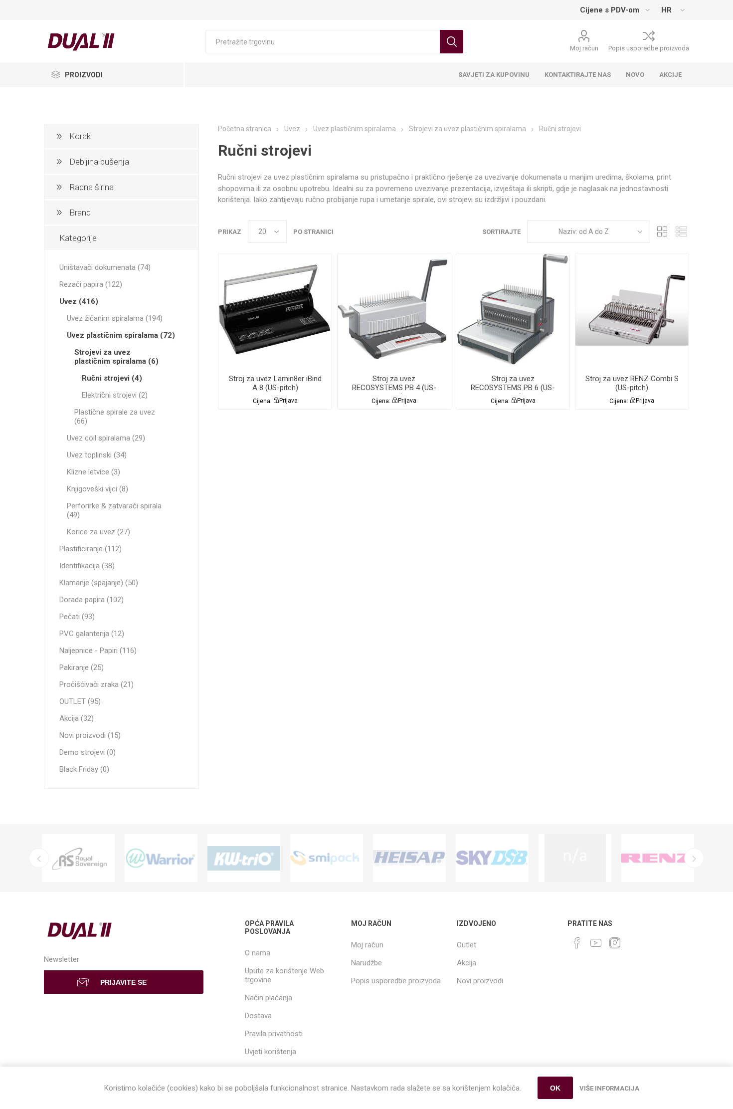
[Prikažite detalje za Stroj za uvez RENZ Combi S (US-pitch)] (632, 310)
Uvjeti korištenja (270, 1051)
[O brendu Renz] (657, 858)
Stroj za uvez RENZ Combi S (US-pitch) (632, 383)
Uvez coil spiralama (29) (106, 438)
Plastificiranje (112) (90, 548)
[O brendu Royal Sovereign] (78, 858)
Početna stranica (244, 129)
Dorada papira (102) (91, 599)
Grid (662, 232)
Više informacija (609, 1088)
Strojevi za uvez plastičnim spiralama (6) (116, 357)
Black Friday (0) (84, 769)
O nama (257, 952)
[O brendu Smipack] (326, 858)
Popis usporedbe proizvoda (648, 48)
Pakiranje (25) (81, 667)
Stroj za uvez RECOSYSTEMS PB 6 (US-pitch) (513, 387)
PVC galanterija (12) (91, 633)
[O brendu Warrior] (161, 858)
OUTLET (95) (80, 701)
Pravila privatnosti (274, 1033)
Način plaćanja (268, 997)
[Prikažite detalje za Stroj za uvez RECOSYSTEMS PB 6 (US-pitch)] (512, 310)
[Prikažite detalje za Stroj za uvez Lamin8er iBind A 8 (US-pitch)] (275, 310)
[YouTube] (596, 943)
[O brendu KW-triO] (243, 858)
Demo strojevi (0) (87, 752)
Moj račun (584, 48)
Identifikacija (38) (87, 565)
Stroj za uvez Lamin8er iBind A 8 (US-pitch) (275, 383)
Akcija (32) (76, 718)
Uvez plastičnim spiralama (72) (121, 335)
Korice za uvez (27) (98, 531)
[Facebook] (577, 943)
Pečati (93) (77, 616)
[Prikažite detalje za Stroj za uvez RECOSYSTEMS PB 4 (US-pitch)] (394, 310)
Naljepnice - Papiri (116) (98, 650)
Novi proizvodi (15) (90, 735)
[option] (78, 858)
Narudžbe (366, 962)
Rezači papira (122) (90, 284)
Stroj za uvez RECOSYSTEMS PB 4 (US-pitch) (394, 387)
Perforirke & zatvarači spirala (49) (114, 510)
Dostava (258, 1015)
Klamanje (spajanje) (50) (98, 582)
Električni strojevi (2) (115, 395)
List (681, 232)
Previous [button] (39, 858)
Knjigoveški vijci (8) (97, 488)
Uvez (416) (78, 301)
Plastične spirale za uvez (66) (114, 417)
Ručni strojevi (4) (112, 378)
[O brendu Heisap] (409, 858)
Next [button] (694, 858)
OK (555, 1088)
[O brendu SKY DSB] (492, 858)
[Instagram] (615, 943)
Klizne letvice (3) (93, 471)
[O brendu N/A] (575, 858)
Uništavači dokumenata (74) (105, 267)
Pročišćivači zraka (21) (96, 684)
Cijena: (262, 400)
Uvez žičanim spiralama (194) (115, 318)
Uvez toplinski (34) (97, 454)
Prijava (288, 400)
